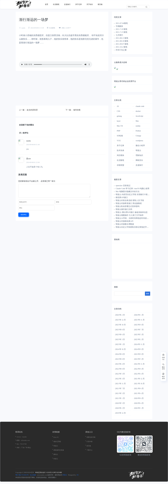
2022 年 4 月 (139, 374)
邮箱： (19, 440)
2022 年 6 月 (139, 369)
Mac (137, 121)
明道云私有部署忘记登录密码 (127, 206)
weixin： (19, 437)
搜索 (116, 287)
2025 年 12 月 (120, 320)
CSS (118, 111)
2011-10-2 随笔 (121, 47)
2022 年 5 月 (120, 374)
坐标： (19, 447)
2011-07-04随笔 (122, 23)
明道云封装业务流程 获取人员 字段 (130, 200)
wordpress (139, 141)
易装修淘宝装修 (58, 450)
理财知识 (139, 155)
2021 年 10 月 (139, 384)
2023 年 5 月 (139, 359)
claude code (140, 106)
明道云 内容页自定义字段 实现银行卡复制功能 (134, 194)
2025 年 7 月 (139, 330)
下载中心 (89, 450)
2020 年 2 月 (120, 408)
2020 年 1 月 (139, 408)
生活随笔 (56, 4)
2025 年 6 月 (120, 334)
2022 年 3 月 (120, 379)
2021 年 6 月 (139, 388)
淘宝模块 (120, 155)
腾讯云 (55, 454)
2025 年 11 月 (139, 320)
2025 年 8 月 (120, 330)
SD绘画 (120, 136)
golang (119, 116)
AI (118, 106)
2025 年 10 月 (120, 325)
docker (138, 111)
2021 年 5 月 (120, 393)
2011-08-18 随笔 (122, 41)
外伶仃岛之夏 (121, 50)
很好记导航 (57, 441)
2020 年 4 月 (139, 403)
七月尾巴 (119, 35)
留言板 (100, 4)
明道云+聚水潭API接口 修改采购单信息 (132, 212)
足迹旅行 (67, 4)
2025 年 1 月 (120, 344)
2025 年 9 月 (139, 325)
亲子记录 (78, 4)
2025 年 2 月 (139, 339)
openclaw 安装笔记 (123, 186)
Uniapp (138, 136)
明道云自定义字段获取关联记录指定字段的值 (134, 227)
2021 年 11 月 (120, 384)
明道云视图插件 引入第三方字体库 (130, 215)
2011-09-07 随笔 (122, 44)
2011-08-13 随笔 (122, 38)
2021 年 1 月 (120, 398)
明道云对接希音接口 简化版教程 (129, 203)
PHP (118, 131)
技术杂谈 (120, 150)
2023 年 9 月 (139, 354)
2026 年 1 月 (139, 315)
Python (138, 131)
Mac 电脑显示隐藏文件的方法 (127, 191)
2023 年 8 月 (120, 359)
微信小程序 (140, 145)
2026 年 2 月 (120, 315)
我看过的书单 (91, 437)
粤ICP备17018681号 (22, 475)
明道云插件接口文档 (124, 209)
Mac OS (120, 126)
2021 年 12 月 (139, 379)
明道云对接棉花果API (124, 221)
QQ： (18, 444)
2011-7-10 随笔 (121, 29)
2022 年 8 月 (120, 369)
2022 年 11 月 (139, 364)
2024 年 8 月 (120, 354)
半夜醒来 (119, 26)
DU (78, 475)
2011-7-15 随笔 (121, 32)
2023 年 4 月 (120, 364)
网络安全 (139, 160)
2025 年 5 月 (139, 334)
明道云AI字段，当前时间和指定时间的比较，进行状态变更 (139, 218)
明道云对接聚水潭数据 (125, 224)
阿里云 (55, 459)
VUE (119, 141)
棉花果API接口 (122, 197)
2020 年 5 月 (120, 403)
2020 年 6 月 (139, 398)
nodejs (138, 126)
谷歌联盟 (120, 165)
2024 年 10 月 (120, 349)
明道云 (138, 150)
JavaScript (139, 116)
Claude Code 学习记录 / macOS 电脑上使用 (132, 188)
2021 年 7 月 (120, 388)
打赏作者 (89, 441)
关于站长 (90, 4)
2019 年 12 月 (120, 413)
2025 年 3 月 (120, 339)
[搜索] (146, 6)
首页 (46, 4)
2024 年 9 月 (139, 349)
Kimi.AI (55, 437)
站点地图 (33, 475)
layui (118, 121)
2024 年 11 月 (139, 344)
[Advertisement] (62, 89)
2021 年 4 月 (139, 393)
